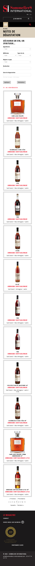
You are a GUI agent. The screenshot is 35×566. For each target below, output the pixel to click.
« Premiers (12, 499)
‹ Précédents (21, 499)
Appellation (6, 46)
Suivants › (13, 505)
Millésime (6, 53)
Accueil (5, 29)
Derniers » (20, 505)
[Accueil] (17, 9)
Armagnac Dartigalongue (17, 118)
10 (22, 502)
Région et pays (7, 59)
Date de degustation (9, 72)
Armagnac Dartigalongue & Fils (17, 458)
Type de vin (20, 53)
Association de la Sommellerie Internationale (10, 534)
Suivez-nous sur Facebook (12, 522)
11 (25, 502)
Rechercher (6, 66)
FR (27, 14)
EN (30, 14)
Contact (6, 518)
